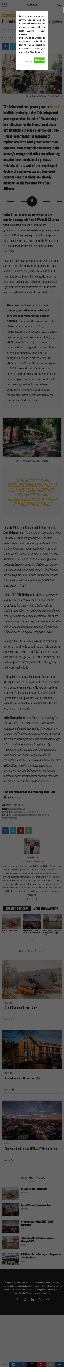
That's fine (39, 60)
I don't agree (28, 61)
